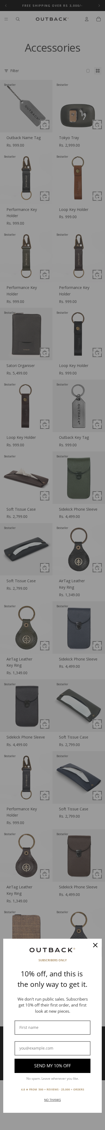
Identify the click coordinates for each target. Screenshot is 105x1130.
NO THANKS (52, 1099)
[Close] (95, 945)
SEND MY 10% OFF (52, 1066)
